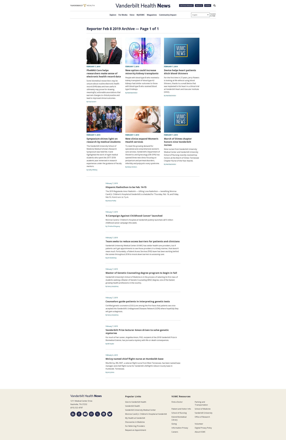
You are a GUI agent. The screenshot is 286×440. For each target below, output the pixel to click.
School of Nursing (179, 413)
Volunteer (199, 424)
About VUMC (200, 432)
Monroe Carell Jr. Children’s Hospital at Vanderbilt (146, 414)
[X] (97, 414)
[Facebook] (79, 414)
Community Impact (167, 15)
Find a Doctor (177, 402)
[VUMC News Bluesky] (109, 414)
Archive (207, 5)
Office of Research (202, 417)
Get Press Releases (186, 5)
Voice (132, 15)
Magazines (152, 15)
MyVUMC (141, 15)
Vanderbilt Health (132, 406)
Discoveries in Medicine (135, 422)
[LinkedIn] (103, 414)
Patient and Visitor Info (181, 409)
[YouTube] (85, 414)
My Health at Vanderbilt (135, 418)
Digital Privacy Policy (203, 428)
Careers (174, 432)
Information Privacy (179, 428)
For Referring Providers (135, 426)
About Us (199, 5)
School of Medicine (202, 409)
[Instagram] (91, 414)
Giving (174, 424)
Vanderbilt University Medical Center (140, 410)
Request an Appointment (135, 430)
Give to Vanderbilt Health (135, 402)
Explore (113, 15)
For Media (123, 15)
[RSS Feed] (72, 414)
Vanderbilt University (203, 413)
